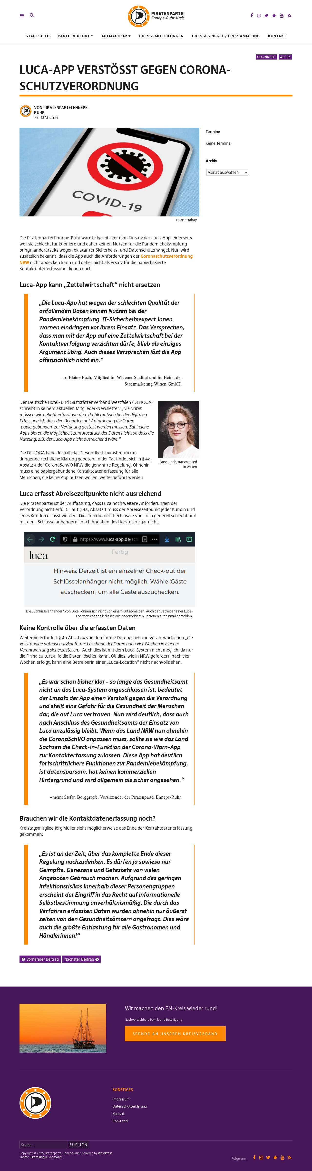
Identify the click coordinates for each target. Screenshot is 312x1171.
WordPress (105, 1153)
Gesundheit (266, 57)
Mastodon (274, 15)
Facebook (251, 15)
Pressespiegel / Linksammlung (226, 35)
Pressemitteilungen (161, 35)
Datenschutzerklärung (130, 1106)
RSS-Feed (120, 1121)
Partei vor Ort (74, 35)
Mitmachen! (114, 35)
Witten (285, 57)
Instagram (259, 15)
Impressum (121, 1099)
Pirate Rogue (39, 1157)
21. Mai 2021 (46, 117)
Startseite (37, 35)
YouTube (282, 15)
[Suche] (32, 15)
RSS (289, 15)
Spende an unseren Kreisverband (175, 1033)
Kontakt (277, 35)
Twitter (266, 15)
